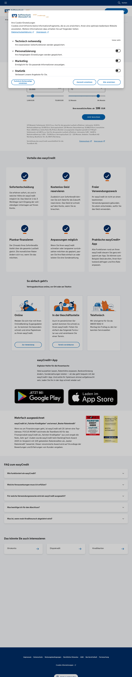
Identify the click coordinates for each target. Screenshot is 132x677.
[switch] (118, 50)
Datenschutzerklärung (21, 32)
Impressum (41, 32)
